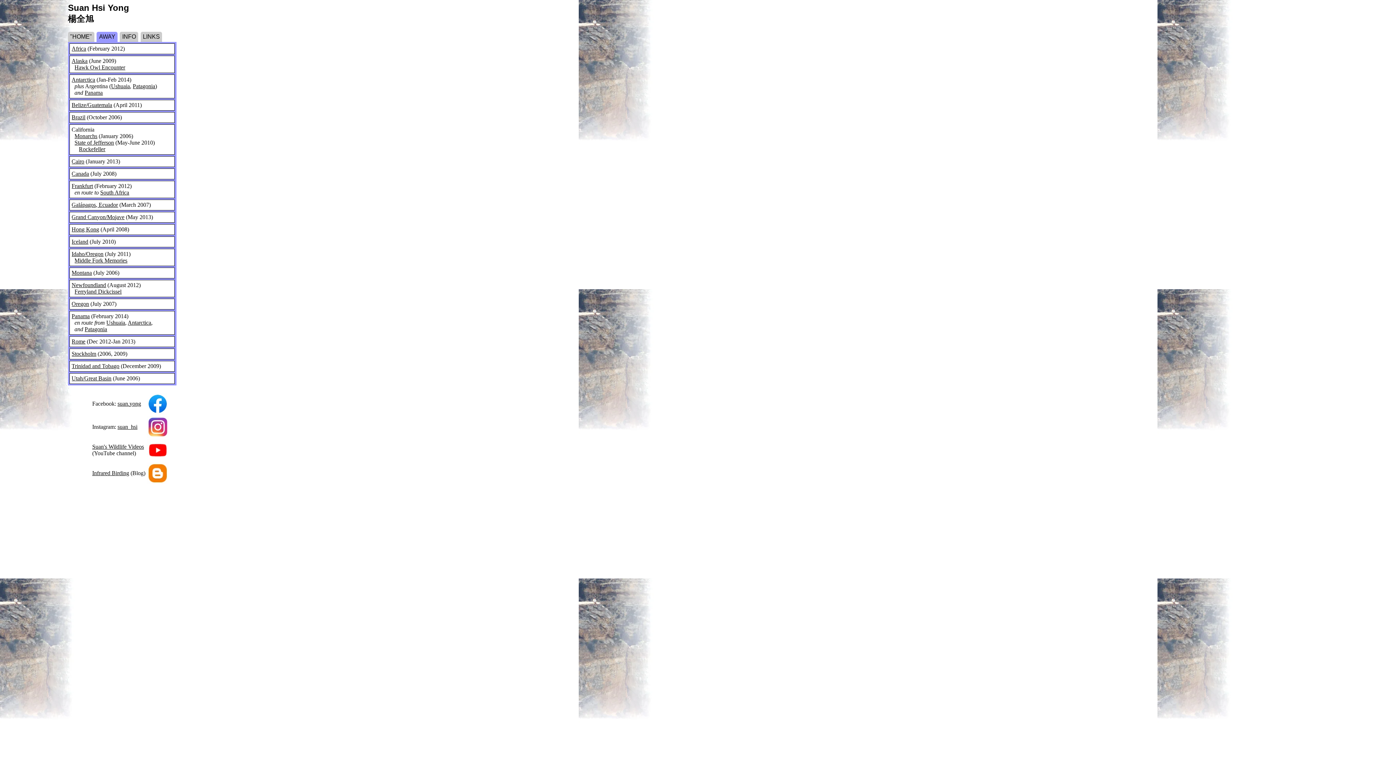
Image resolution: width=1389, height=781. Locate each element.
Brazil (78, 117)
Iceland (80, 242)
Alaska (80, 61)
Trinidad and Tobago (95, 366)
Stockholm (84, 354)
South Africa (114, 192)
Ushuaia (120, 86)
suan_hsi (127, 427)
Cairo (78, 161)
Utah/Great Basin (91, 378)
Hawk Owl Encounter (100, 67)
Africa (79, 49)
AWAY (107, 37)
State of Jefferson (94, 143)
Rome (78, 341)
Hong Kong (85, 229)
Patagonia (144, 86)
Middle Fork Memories (101, 260)
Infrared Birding (110, 473)
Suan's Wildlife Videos (118, 447)
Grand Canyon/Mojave (98, 217)
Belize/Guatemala (92, 105)
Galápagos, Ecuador (95, 205)
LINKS (151, 37)
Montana (82, 273)
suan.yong (129, 404)
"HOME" (81, 37)
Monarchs (86, 136)
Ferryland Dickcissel (98, 292)
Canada (80, 174)
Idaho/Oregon (87, 254)
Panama (94, 93)
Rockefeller (92, 149)
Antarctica (83, 80)
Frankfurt (82, 186)
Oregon (80, 304)
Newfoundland (89, 285)
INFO (129, 37)
